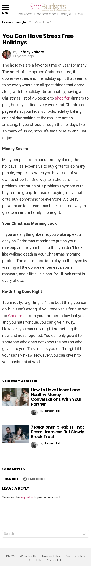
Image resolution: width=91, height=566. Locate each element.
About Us (35, 560)
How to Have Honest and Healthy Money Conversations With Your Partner (56, 397)
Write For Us (28, 556)
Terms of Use (51, 556)
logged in (27, 497)
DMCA (10, 556)
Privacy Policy (75, 556)
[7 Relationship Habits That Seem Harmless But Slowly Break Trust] (15, 434)
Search (84, 534)
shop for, (62, 98)
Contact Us (54, 560)
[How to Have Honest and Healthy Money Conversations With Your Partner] (15, 397)
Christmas (17, 315)
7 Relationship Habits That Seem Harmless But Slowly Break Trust (57, 432)
